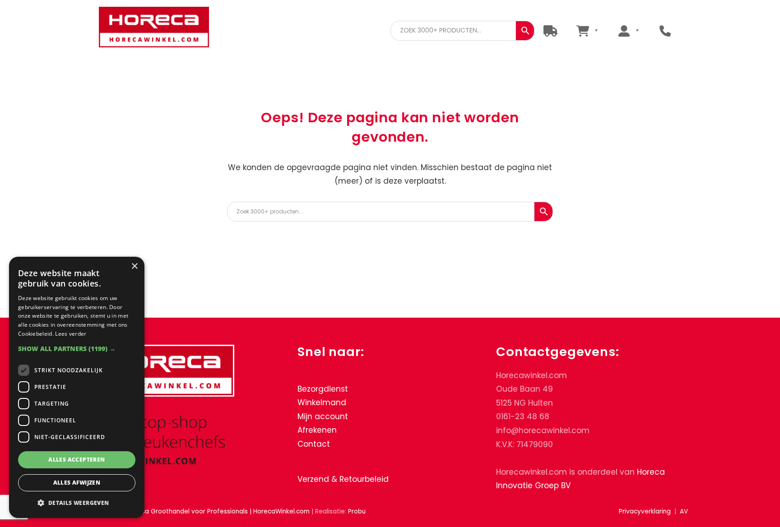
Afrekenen (317, 430)
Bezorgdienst (322, 389)
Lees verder (70, 333)
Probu (357, 511)
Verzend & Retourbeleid (343, 479)
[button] (76, 348)
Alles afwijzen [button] (77, 482)
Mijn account (322, 416)
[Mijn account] (628, 30)
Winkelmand (321, 402)
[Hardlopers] (550, 30)
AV (684, 511)
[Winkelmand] (587, 30)
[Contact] (665, 30)
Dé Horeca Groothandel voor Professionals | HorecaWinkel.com (161, 28)
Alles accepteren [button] (76, 459)
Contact (313, 444)
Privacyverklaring (645, 511)
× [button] (134, 266)
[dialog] (76, 387)
